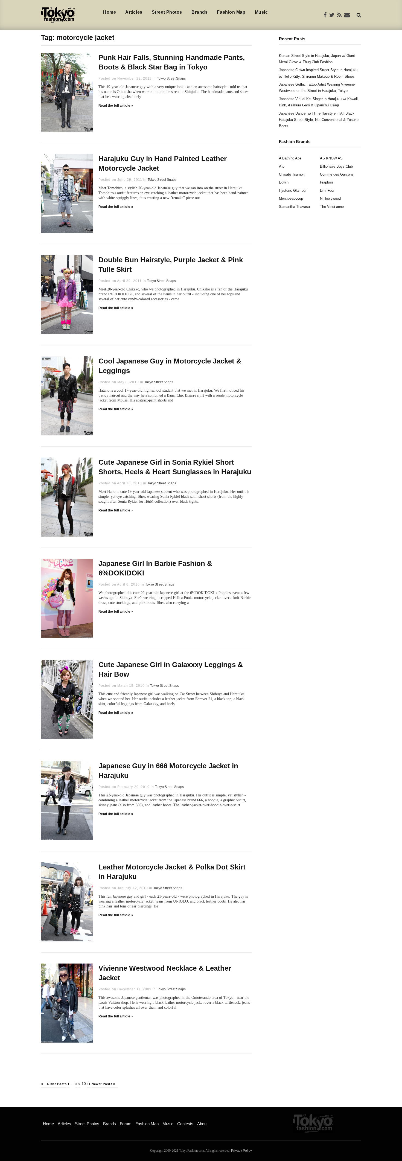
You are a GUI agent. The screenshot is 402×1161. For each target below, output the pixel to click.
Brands (199, 12)
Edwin (284, 182)
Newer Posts (102, 1084)
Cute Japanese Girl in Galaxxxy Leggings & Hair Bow (170, 669)
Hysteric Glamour (293, 190)
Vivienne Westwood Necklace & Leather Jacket (164, 973)
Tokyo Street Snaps (171, 78)
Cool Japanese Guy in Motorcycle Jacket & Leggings (169, 366)
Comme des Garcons (337, 174)
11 (89, 1084)
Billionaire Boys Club (336, 166)
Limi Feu (327, 190)
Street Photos (167, 12)
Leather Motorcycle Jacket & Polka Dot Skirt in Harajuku (172, 872)
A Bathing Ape (290, 158)
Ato (281, 166)
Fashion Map (231, 12)
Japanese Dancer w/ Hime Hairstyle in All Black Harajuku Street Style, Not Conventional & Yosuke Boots (319, 119)
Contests (185, 1123)
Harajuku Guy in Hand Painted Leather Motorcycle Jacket (162, 163)
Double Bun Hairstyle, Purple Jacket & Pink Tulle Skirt (170, 264)
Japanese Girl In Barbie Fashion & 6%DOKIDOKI (155, 568)
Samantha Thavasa (294, 207)
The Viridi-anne (332, 207)
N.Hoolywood (330, 198)
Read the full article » (115, 105)
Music (261, 12)
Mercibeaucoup (291, 198)
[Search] (359, 15)
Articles (133, 12)
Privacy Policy (241, 1151)
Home (109, 12)
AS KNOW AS (331, 158)
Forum (126, 1123)
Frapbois (327, 182)
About (202, 1123)
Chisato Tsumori (292, 174)
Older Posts (56, 1084)
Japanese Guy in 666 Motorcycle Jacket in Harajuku (168, 770)
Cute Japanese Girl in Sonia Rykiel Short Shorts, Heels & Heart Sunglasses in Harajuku (174, 467)
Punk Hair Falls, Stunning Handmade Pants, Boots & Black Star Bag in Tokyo (171, 62)
